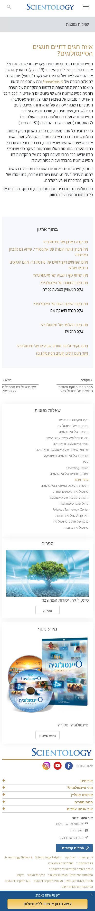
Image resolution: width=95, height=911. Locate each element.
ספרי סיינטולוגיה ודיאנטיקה (70, 444)
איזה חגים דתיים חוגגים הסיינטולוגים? (62, 353)
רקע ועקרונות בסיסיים (73, 420)
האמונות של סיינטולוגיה (72, 426)
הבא (7, 380)
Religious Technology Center (70, 509)
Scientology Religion (48, 857)
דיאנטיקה (70, 857)
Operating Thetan (77, 468)
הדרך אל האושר (36, 875)
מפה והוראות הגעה (72, 837)
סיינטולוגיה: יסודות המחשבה (65, 600)
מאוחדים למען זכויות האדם (48, 881)
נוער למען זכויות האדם (17, 881)
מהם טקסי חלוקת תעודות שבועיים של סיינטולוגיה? (52, 345)
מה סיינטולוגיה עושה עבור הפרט (67, 438)
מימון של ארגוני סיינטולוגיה (70, 521)
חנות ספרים (84, 802)
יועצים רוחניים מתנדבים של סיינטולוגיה (71, 869)
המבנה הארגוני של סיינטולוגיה (68, 497)
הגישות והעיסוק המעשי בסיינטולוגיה (64, 485)
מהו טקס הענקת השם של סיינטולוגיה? (60, 303)
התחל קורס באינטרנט (61, 863)
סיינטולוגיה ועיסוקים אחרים (70, 491)
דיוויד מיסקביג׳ (84, 863)
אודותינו (87, 780)
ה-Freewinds (53, 81)
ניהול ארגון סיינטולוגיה (74, 503)
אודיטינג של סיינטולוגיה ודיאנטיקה (66, 456)
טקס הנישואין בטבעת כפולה (63, 289)
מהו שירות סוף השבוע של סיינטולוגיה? (60, 275)
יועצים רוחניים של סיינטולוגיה (69, 473)
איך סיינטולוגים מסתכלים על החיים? (19, 389)
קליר (85, 461)
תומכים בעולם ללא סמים (79, 881)
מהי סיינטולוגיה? (80, 787)
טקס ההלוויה (74, 331)
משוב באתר (76, 831)
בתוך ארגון (81, 479)
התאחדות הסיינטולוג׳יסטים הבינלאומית (70, 875)
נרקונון (20, 875)
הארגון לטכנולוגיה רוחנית (72, 515)
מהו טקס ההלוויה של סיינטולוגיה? (64, 324)
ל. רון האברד (86, 857)
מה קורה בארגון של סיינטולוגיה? (65, 241)
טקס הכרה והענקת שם (66, 310)
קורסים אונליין (82, 794)
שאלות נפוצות (48, 410)
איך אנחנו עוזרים (80, 808)
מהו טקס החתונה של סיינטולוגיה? (64, 282)
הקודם (85, 380)
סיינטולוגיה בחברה (76, 527)
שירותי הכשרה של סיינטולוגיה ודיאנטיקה (62, 449)
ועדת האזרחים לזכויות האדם (77, 886)
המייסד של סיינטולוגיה (73, 432)
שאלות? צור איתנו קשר (69, 823)
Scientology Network (18, 857)
